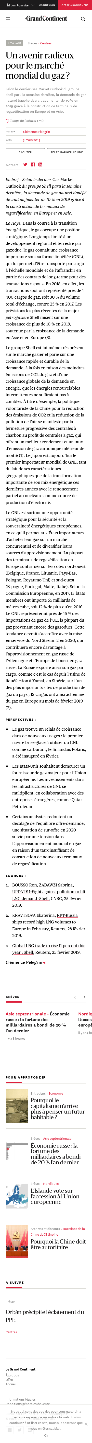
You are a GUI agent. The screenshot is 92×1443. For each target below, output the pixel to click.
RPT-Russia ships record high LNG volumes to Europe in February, (45, 922)
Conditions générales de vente (28, 1403)
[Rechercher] (83, 18)
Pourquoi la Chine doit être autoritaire (58, 1244)
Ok (46, 1435)
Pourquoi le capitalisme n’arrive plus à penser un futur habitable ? (58, 1109)
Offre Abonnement (75, 5)
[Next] (84, 997)
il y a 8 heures (15, 1038)
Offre (9, 1379)
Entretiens (38, 1093)
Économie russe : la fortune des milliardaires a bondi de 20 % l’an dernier (56, 1154)
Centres (46, 42)
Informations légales (21, 1399)
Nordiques (51, 1183)
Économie (56, 1093)
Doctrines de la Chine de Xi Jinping (58, 1231)
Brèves (32, 42)
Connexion (47, 5)
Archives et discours (45, 1228)
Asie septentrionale (57, 1138)
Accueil (11, 1383)
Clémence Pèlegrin (36, 131)
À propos (12, 1374)
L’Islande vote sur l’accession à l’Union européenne (55, 1197)
